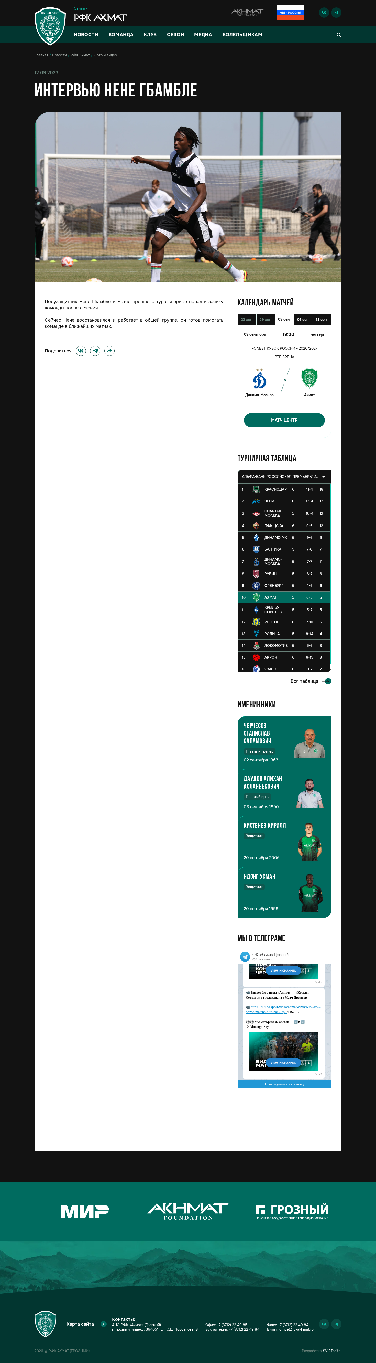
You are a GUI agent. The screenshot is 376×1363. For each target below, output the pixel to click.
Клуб (150, 34)
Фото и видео (105, 55)
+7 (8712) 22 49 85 (232, 1325)
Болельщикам (242, 34)
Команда (121, 34)
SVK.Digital (332, 1351)
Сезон (175, 34)
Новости (86, 34)
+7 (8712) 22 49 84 (244, 1329)
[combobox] (284, 477)
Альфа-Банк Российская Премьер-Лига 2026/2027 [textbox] (280, 476)
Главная (41, 55)
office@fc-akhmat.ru (296, 1329)
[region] (284, 578)
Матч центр (284, 420)
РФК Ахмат (80, 55)
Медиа (203, 34)
